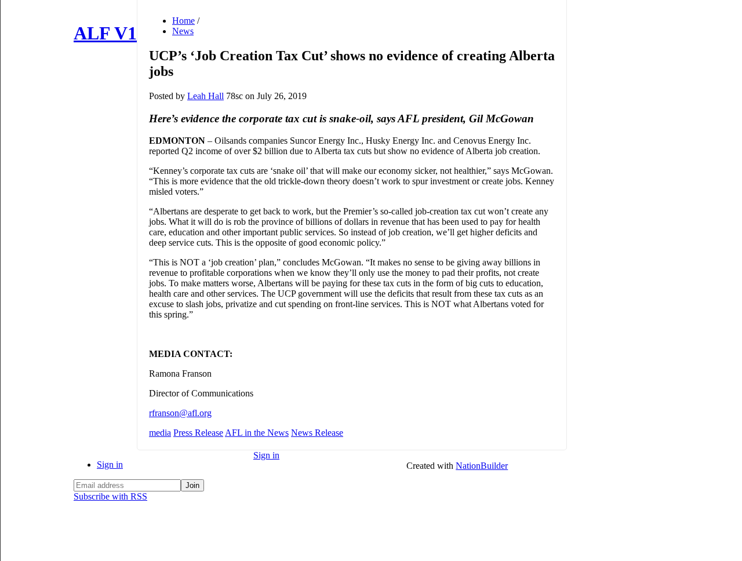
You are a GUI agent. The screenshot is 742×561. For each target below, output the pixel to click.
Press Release (198, 433)
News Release (317, 433)
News (183, 31)
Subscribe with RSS (110, 496)
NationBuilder (482, 466)
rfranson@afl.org (180, 413)
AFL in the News (257, 433)
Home (183, 21)
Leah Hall (205, 96)
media (160, 433)
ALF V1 (105, 33)
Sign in (110, 464)
